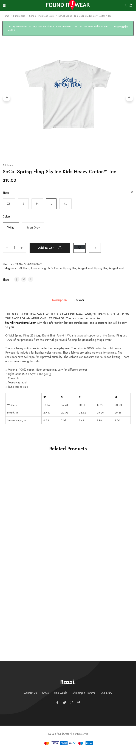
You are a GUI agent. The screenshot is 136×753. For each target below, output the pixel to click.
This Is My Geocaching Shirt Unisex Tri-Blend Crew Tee (110, 608)
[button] (9, 203)
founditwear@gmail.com (20, 323)
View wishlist (121, 27)
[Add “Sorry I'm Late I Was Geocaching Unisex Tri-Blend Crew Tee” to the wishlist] (36, 469)
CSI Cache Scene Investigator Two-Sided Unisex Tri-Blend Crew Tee (66, 522)
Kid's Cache (55, 268)
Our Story (106, 693)
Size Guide (60, 693)
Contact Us (30, 693)
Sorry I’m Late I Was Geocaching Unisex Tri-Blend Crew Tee (22, 522)
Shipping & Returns (83, 693)
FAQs (45, 693)
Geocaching (38, 268)
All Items (8, 165)
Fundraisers (19, 16)
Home (6, 16)
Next (129, 97)
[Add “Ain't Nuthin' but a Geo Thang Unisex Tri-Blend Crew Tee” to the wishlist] (79, 557)
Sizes (6, 193)
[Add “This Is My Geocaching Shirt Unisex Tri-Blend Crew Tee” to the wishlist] (123, 557)
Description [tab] (59, 300)
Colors (6, 216)
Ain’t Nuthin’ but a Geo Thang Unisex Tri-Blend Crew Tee (66, 610)
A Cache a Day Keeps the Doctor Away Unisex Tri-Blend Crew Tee (110, 522)
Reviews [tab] (79, 300)
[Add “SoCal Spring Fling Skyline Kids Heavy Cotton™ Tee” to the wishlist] (79, 247)
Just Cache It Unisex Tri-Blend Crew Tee (22, 608)
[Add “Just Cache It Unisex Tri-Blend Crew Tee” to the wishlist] (36, 557)
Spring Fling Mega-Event (41, 16)
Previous (6, 97)
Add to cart (46, 248)
